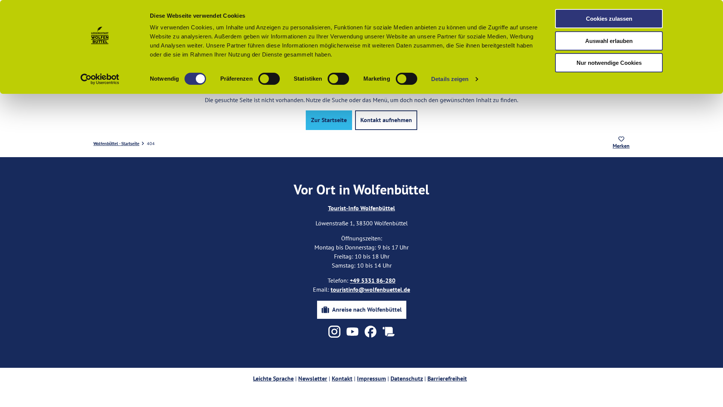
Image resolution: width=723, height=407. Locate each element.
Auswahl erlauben (609, 41)
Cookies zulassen (609, 18)
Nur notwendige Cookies (609, 63)
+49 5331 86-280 (372, 280)
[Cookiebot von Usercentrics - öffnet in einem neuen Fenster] (100, 79)
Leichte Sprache (273, 378)
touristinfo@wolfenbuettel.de (370, 289)
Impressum (371, 378)
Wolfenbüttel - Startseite (116, 143)
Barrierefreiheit (447, 378)
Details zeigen (449, 79)
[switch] (269, 79)
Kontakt (342, 378)
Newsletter (312, 378)
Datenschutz (406, 378)
